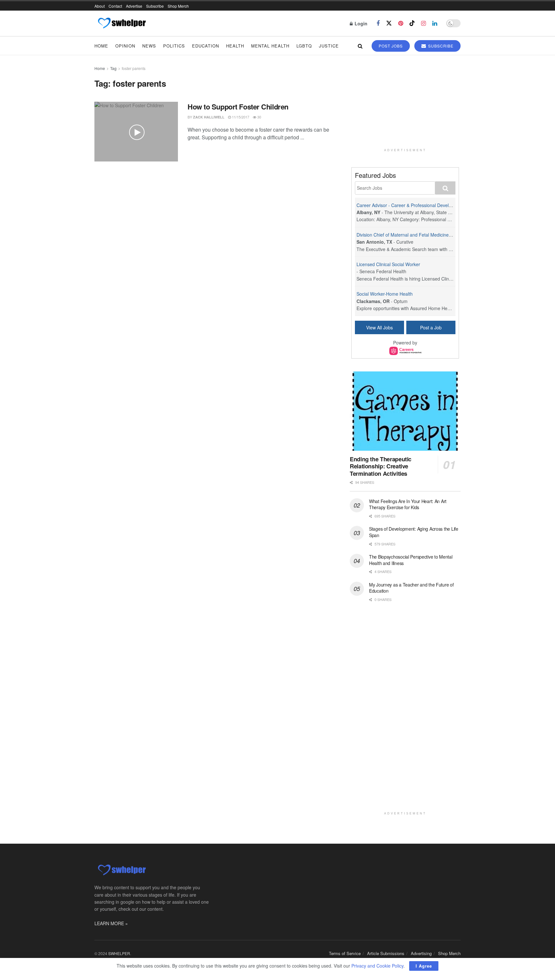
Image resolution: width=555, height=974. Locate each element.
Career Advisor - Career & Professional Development (410, 205)
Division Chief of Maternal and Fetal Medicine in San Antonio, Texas (425, 234)
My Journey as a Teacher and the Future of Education (411, 587)
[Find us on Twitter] (389, 23)
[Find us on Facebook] (378, 23)
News (149, 46)
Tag (113, 68)
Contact (115, 6)
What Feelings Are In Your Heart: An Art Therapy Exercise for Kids (407, 504)
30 (258, 116)
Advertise (134, 6)
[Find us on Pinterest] (400, 23)
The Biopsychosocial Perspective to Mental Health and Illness (411, 559)
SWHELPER (119, 953)
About (99, 6)
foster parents (133, 68)
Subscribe (155, 6)
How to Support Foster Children (238, 106)
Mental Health (270, 46)
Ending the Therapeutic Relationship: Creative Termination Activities (380, 466)
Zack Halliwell (209, 117)
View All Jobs (379, 327)
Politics (174, 46)
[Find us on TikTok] (412, 23)
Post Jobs (391, 45)
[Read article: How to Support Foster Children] (136, 131)
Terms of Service (345, 953)
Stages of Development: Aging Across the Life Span (413, 532)
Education (205, 46)
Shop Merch (178, 6)
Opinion (125, 46)
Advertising (421, 953)
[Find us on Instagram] (423, 23)
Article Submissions (385, 953)
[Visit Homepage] (121, 23)
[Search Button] (360, 46)
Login (360, 23)
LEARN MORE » (111, 923)
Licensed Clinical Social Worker (388, 264)
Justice (329, 46)
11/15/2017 (240, 116)
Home (101, 46)
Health (235, 46)
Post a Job (431, 327)
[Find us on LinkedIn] (434, 23)
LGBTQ (304, 46)
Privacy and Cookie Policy (377, 965)
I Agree (424, 966)
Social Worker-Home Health (385, 294)
